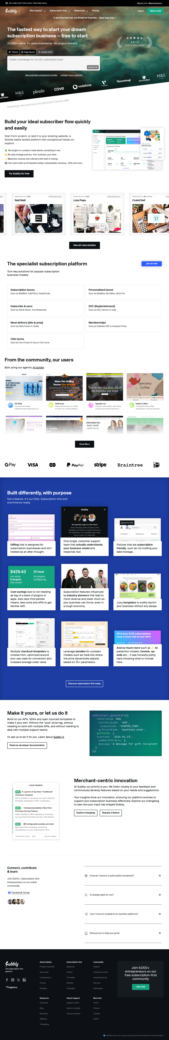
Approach (71, 967)
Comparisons (45, 978)
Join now (140, 987)
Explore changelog (85, 813)
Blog (41, 1008)
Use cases (44, 972)
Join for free (152, 264)
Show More (84, 444)
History (70, 972)
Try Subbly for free (19, 174)
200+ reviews (138, 45)
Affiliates (43, 1019)
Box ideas (44, 1014)
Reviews (43, 988)
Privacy (96, 1008)
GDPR (96, 1019)
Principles (71, 978)
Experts (96, 967)
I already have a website (71, 75)
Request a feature (110, 813)
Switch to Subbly (73, 1008)
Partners (96, 983)
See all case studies (84, 245)
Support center (73, 1003)
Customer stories (100, 972)
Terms (96, 1003)
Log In (141, 11)
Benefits (70, 983)
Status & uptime (73, 1014)
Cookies (96, 1014)
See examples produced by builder (41, 75)
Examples (71, 988)
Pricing (43, 983)
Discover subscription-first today (84, 684)
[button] (24, 392)
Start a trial (155, 11)
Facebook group (100, 978)
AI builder (38, 367)
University (44, 1003)
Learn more (64, 295)
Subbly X (58, 737)
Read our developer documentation (27, 745)
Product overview (47, 967)
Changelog (44, 1024)
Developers (98, 988)
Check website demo (69, 289)
